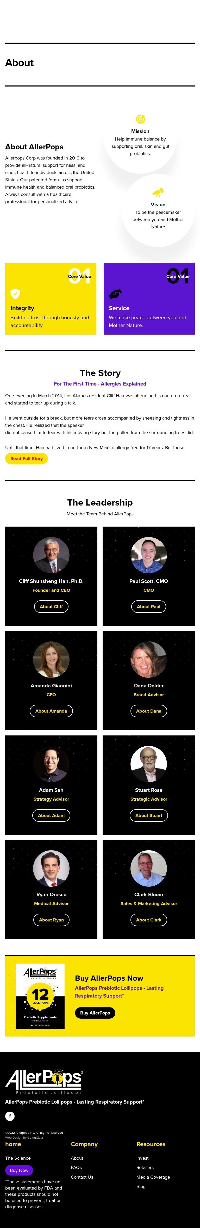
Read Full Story (26, 458)
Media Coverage (153, 1177)
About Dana (148, 711)
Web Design (13, 1137)
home (13, 1144)
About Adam (51, 815)
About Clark (148, 920)
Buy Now (19, 1170)
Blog (141, 1186)
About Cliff (51, 606)
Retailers (145, 1167)
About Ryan (51, 920)
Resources (150, 1144)
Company (84, 1144)
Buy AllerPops (95, 1013)
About (77, 1158)
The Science (18, 1158)
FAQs (76, 1167)
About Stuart (148, 815)
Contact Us (82, 1177)
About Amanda (51, 711)
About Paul (148, 606)
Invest (142, 1158)
